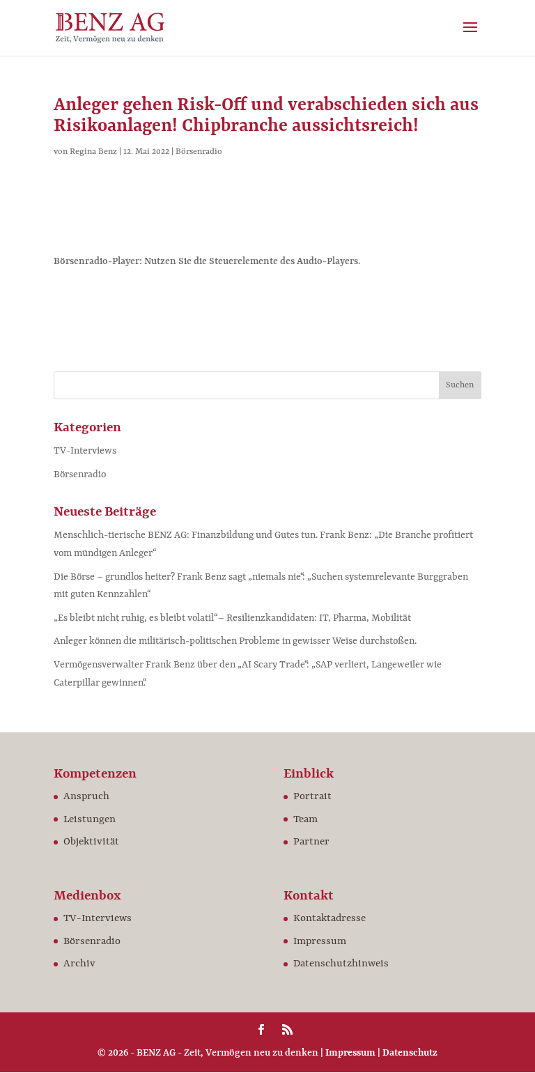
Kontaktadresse (329, 919)
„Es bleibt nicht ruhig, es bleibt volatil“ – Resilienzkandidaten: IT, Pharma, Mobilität (232, 618)
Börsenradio (199, 152)
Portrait (312, 797)
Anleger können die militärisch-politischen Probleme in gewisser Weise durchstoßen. (235, 641)
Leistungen (89, 820)
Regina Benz (93, 152)
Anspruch (86, 797)
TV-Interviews (85, 450)
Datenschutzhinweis (341, 964)
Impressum (319, 942)
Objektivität (91, 842)
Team (305, 820)
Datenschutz (409, 1052)
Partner (311, 842)
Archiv (79, 964)
